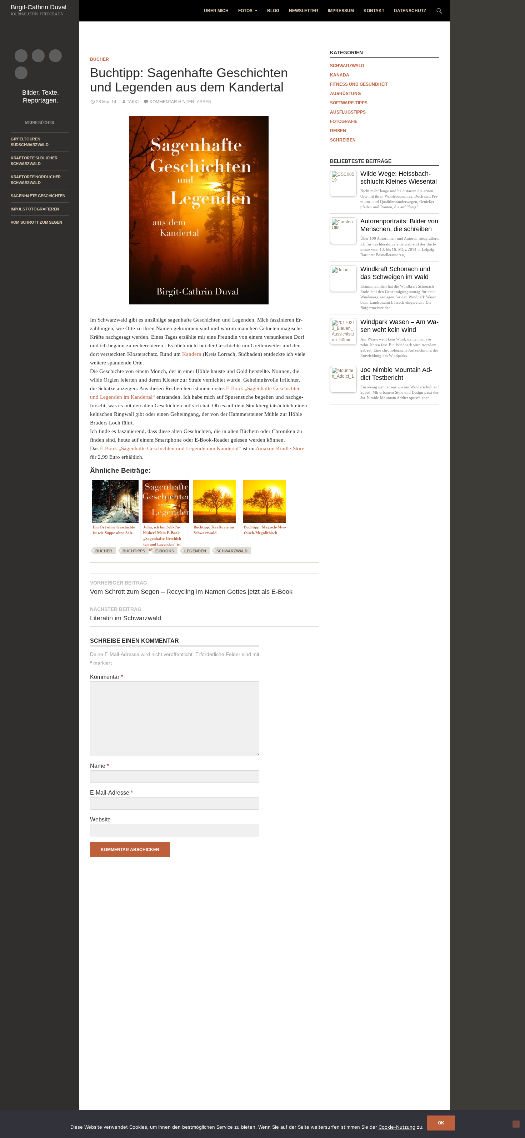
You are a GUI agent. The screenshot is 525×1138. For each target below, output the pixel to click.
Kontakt (374, 10)
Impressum (341, 10)
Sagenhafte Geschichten (38, 196)
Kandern (191, 354)
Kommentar (106, 677)
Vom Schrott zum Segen (36, 222)
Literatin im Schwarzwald (125, 614)
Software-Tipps (349, 102)
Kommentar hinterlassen (180, 101)
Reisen (338, 130)
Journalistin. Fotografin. (38, 14)
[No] (516, 1124)
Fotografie (344, 121)
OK (441, 1122)
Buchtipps (133, 551)
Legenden (195, 551)
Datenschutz (410, 10)
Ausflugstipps (348, 112)
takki (133, 101)
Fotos (245, 10)
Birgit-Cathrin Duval (38, 7)
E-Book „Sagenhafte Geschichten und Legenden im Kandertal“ (170, 448)
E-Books (164, 551)
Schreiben (343, 140)
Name (99, 766)
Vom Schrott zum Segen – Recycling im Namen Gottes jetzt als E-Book (191, 587)
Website (100, 819)
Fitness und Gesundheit (359, 84)
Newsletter (303, 10)
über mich (216, 10)
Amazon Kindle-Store (280, 448)
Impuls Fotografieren (35, 209)
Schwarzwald (232, 551)
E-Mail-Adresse (111, 793)
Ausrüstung (345, 93)
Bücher (99, 59)
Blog (273, 10)
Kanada (339, 75)
